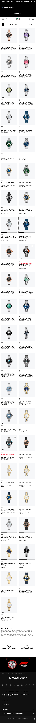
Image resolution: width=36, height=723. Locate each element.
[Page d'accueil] (18, 19)
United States (7, 7)
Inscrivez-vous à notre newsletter (16, 691)
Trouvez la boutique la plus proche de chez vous (17, 695)
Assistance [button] (5, 709)
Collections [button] (6, 700)
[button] (29, 19)
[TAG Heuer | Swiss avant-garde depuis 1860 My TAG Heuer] (18, 678)
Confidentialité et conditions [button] (12, 713)
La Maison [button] (5, 704)
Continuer (24, 13)
